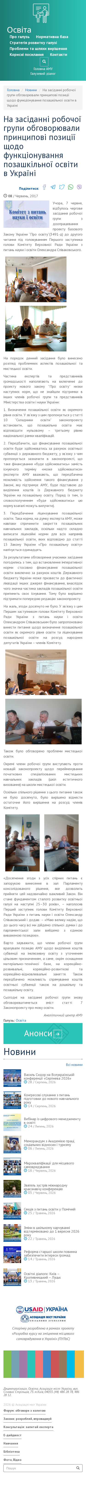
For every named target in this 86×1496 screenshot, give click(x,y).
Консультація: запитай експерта (28, 1427)
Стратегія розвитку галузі (33, 42)
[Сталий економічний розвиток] (47, 1364)
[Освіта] (31, 1364)
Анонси (38, 1033)
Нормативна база (52, 36)
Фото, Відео (12, 1460)
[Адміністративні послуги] (63, 1364)
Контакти (58, 54)
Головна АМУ (43, 69)
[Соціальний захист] (55, 1364)
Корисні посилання (27, 54)
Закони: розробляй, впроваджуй (27, 1419)
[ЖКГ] (71, 1364)
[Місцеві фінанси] (15, 1364)
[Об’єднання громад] (79, 1364)
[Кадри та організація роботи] (23, 1364)
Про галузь (20, 36)
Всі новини (74, 1064)
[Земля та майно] (7, 1364)
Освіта (19, 29)
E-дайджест (12, 1435)
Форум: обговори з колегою (24, 1410)
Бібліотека (11, 1451)
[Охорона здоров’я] (39, 1364)
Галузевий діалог (43, 73)
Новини (31, 90)
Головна (13, 90)
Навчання (10, 1443)
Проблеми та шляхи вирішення (38, 48)
